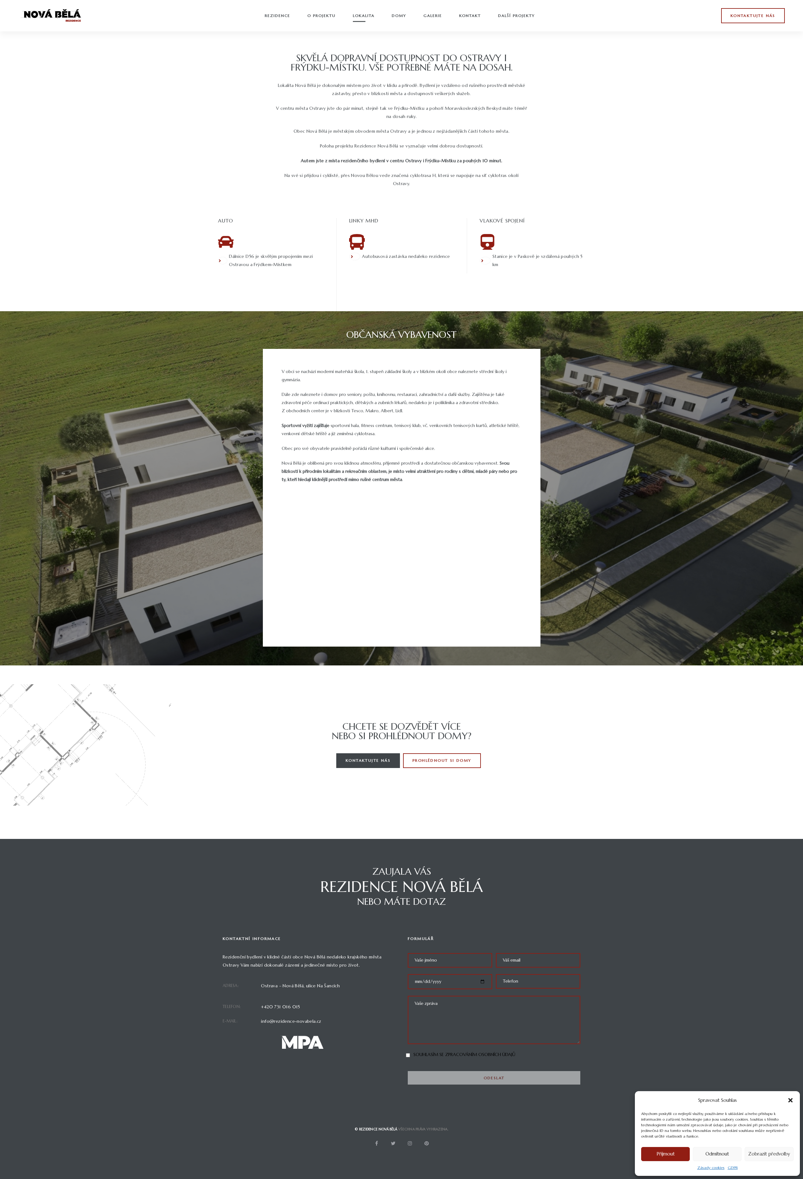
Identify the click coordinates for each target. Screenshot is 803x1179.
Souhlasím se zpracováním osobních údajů (464, 1054)
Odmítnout (717, 1154)
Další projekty (516, 15)
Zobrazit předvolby (769, 1154)
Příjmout (666, 1154)
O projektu (321, 15)
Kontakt (470, 15)
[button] (790, 1100)
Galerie (432, 15)
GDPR (733, 1167)
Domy (399, 15)
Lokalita (364, 15)
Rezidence (277, 15)
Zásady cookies (711, 1167)
